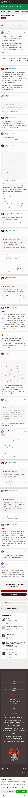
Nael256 (7, 628)
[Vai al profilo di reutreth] (2, 25)
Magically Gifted (10, 634)
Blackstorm (7, 95)
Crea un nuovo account (14, 591)
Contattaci (18, 772)
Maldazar (7, 353)
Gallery (14, 690)
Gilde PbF (14, 683)
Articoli (14, 679)
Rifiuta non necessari (8, 791)
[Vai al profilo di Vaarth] (2, 146)
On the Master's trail (11, 619)
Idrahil (6, 334)
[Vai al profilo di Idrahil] (2, 334)
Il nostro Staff (14, 703)
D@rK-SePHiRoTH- (9, 213)
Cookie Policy (5, 787)
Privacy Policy (11, 772)
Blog (14, 686)
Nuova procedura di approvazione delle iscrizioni (11, 7)
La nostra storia (14, 696)
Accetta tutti (22, 791)
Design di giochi (13, 620)
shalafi (6, 133)
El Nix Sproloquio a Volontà (16, 628)
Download (14, 688)
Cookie (23, 772)
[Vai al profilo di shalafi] (2, 133)
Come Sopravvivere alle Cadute (14, 626)
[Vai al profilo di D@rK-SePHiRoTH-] (2, 214)
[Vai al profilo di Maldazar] (2, 353)
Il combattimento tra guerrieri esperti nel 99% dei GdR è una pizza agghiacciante (15, 644)
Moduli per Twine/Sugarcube (13, 653)
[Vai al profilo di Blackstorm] (2, 96)
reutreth (6, 25)
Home (14, 676)
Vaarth (6, 145)
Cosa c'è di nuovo (14, 699)
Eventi (14, 708)
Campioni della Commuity (14, 701)
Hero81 (7, 620)
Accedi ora (14, 594)
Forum (14, 681)
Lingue (4, 772)
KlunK (6, 68)
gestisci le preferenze (17, 787)
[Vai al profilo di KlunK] (2, 69)
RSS (14, 774)
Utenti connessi (14, 706)
